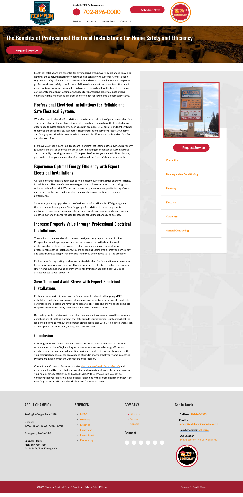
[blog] (127, 443)
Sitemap (104, 487)
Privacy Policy (92, 487)
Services (77, 21)
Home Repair (87, 435)
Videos (134, 419)
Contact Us (126, 21)
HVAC (83, 414)
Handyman (86, 429)
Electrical (85, 424)
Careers (134, 423)
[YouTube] (155, 443)
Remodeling (86, 440)
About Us (91, 21)
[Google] (148, 443)
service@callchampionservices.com (198, 423)
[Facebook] (141, 443)
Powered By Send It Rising (193, 487)
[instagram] (134, 443)
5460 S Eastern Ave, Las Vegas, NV (198, 439)
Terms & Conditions (73, 487)
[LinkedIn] (162, 443)
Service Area (108, 21)
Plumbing (85, 419)
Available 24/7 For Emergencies (88, 5)
